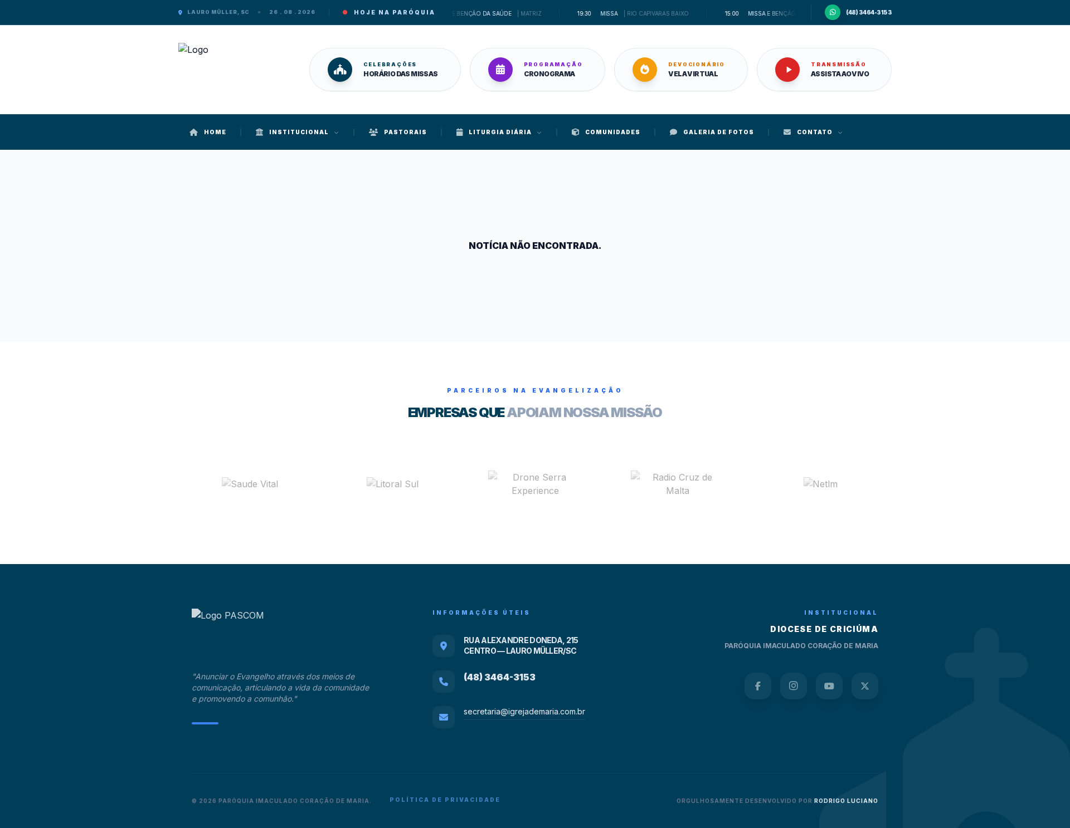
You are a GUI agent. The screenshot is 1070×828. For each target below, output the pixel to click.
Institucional (299, 132)
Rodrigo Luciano (846, 800)
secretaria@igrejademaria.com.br (524, 711)
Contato (815, 132)
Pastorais (405, 132)
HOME (215, 132)
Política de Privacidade (445, 799)
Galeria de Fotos (718, 132)
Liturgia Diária (500, 132)
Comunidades (612, 132)
